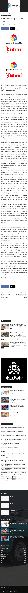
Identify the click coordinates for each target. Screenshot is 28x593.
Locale (3, 329)
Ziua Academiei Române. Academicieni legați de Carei (21, 296)
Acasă (2, 13)
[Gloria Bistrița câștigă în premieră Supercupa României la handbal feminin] (5, 407)
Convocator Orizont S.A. (15, 510)
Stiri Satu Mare (8, 15)
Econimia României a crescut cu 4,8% (18, 472)
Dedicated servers (5, 472)
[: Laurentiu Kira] (2, 24)
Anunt (11, 496)
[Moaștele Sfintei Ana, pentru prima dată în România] (5, 414)
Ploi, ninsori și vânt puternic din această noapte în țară (5, 296)
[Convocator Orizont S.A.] (5, 512)
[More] (16, 28)
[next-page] (4, 351)
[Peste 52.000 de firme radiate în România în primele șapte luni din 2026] (5, 392)
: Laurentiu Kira (7, 24)
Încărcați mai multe (13, 419)
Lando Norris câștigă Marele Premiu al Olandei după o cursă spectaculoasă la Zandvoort (18, 399)
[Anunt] (5, 498)
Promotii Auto (4, 460)
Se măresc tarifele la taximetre (11, 447)
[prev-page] (2, 351)
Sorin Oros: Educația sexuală (11, 457)
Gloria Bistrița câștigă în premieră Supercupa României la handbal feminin (17, 407)
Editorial (6, 13)
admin (11, 329)
